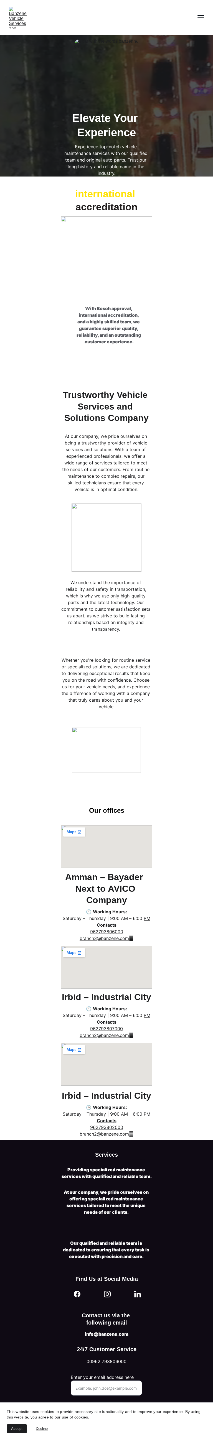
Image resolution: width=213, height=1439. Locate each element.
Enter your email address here (102, 1377)
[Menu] (200, 17)
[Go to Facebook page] (77, 1294)
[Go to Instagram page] (107, 1294)
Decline (42, 1429)
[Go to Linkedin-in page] (137, 1294)
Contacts (106, 1120)
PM (147, 1114)
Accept (16, 1429)
